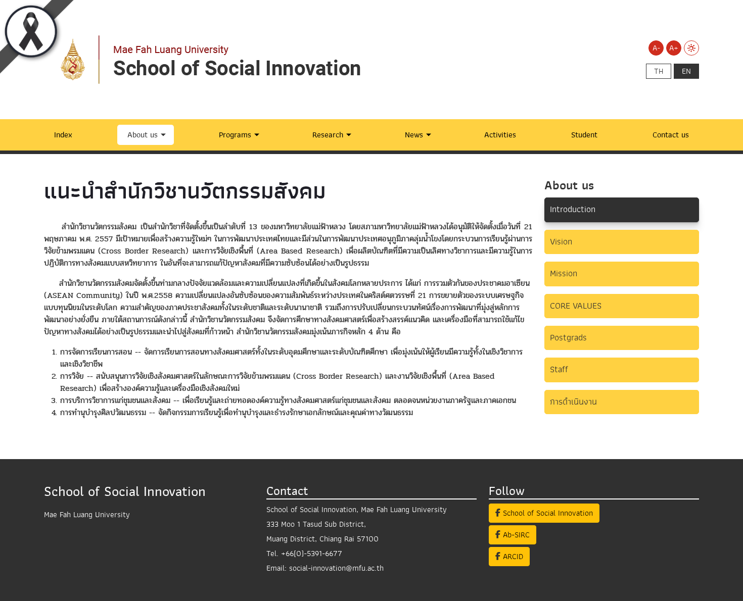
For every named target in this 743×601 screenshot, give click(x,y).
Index (63, 135)
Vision (561, 241)
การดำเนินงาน (573, 402)
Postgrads (568, 337)
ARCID (511, 556)
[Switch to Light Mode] (691, 48)
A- (656, 48)
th (658, 71)
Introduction (572, 209)
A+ (673, 48)
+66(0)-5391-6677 (311, 553)
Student (584, 135)
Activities (500, 135)
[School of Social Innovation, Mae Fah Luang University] (221, 59)
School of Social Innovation (546, 513)
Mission (563, 273)
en (686, 71)
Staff (559, 369)
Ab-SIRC (515, 535)
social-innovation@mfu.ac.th (336, 568)
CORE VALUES (575, 306)
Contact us (671, 135)
